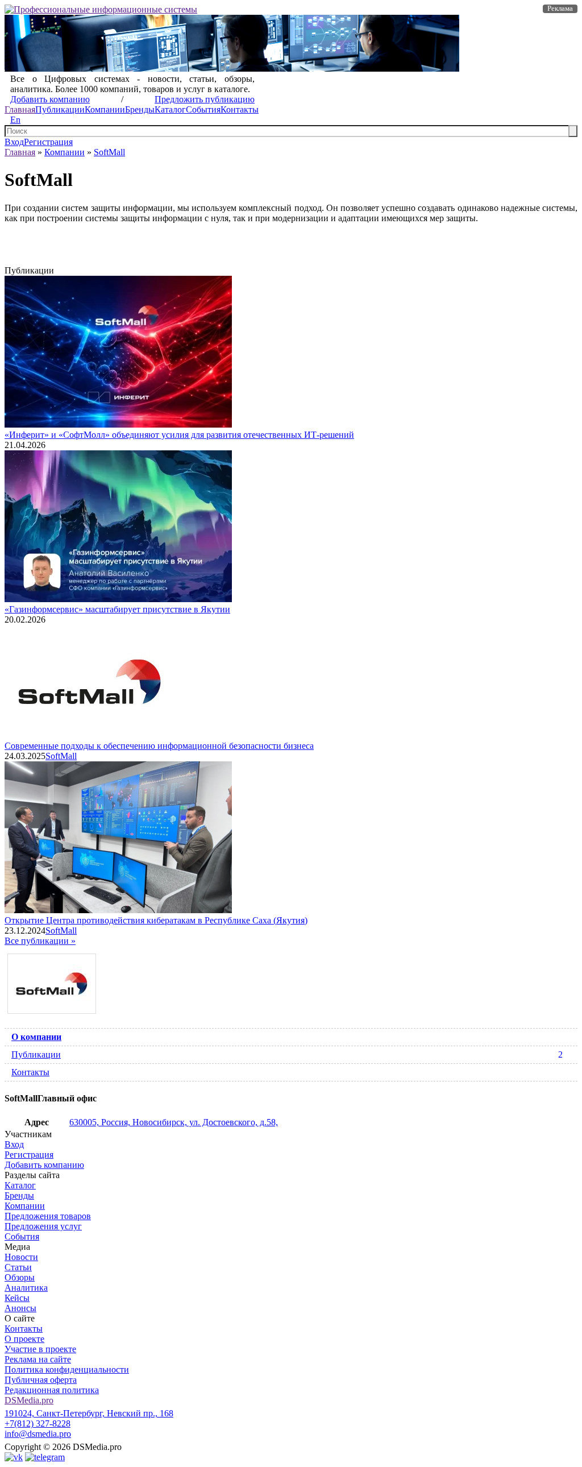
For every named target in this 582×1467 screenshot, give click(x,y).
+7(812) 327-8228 (37, 1423)
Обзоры (20, 1277)
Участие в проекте (40, 1349)
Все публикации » (40, 941)
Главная (20, 109)
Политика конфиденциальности (67, 1369)
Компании (105, 109)
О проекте (24, 1339)
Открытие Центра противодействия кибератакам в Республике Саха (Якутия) (156, 920)
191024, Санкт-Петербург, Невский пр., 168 (89, 1413)
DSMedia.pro (29, 1400)
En (15, 120)
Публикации (60, 109)
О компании (36, 1037)
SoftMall (109, 152)
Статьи (18, 1267)
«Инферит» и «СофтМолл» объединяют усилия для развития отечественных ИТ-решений (179, 435)
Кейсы (17, 1298)
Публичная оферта (41, 1380)
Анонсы (20, 1308)
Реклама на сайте (38, 1359)
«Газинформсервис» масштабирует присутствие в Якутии (117, 609)
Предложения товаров (48, 1216)
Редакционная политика (52, 1390)
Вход (14, 142)
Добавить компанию (50, 99)
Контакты (240, 109)
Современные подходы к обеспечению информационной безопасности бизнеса (159, 746)
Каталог (170, 109)
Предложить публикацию (205, 99)
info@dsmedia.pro (38, 1434)
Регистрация (48, 142)
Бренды (140, 109)
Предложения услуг (43, 1226)
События (203, 109)
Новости (21, 1257)
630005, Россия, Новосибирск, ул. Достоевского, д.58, (173, 1122)
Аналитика (26, 1287)
